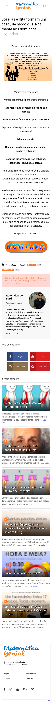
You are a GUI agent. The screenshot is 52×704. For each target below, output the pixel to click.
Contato (7, 678)
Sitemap (29, 678)
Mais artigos (13, 303)
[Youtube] (17, 689)
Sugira (6, 673)
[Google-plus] (25, 689)
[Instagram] (15, 334)
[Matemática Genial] (28, 9)
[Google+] (12, 334)
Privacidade (31, 673)
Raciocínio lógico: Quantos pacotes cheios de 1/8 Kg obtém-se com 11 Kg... (25, 528)
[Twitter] (7, 334)
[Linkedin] (17, 334)
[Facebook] (9, 334)
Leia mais (45, 463)
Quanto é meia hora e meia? (22, 573)
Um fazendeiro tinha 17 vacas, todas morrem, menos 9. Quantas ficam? (25, 610)
